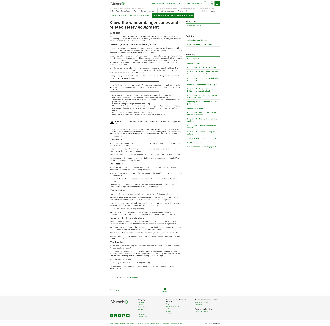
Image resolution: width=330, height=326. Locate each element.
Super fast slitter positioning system (201, 138)
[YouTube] (128, 315)
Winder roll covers (194, 108)
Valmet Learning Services (197, 40)
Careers (140, 304)
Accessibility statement (151, 323)
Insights (140, 309)
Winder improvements (196, 63)
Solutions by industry (201, 311)
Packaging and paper (173, 306)
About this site (114, 323)
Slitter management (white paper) (200, 147)
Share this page (114, 290)
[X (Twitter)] (119, 315)
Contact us (141, 314)
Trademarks (139, 323)
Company (141, 302)
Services (169, 313)
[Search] (217, 3)
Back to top (165, 291)
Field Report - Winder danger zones (201, 67)
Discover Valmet (143, 316)
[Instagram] (115, 315)
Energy (168, 311)
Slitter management (195, 142)
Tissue (168, 308)
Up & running (132, 277)
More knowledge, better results (199, 44)
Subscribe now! (193, 26)
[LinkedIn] (123, 315)
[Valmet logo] (118, 4)
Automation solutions (201, 302)
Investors (141, 312)
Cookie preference (176, 323)
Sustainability (142, 307)
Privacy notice (164, 323)
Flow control (198, 304)
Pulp (167, 304)
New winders (192, 59)
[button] (115, 15)
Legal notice (130, 323)
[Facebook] (111, 315)
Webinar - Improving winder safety (201, 84)
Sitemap (122, 323)
